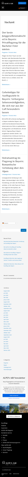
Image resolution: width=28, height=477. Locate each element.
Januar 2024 (6, 326)
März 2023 (6, 348)
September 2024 (8, 308)
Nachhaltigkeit (7, 447)
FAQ (4, 438)
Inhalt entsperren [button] (14, 395)
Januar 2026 (6, 299)
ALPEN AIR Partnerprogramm (11, 442)
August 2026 (7, 291)
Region (5, 365)
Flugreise (4, 52)
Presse (5, 440)
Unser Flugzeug (7, 450)
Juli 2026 (6, 293)
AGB (10, 473)
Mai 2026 (6, 297)
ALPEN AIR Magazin (7, 430)
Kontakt (5, 435)
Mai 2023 (6, 343)
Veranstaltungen (8, 369)
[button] (3, 7)
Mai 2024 (6, 317)
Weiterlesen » (6, 84)
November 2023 (7, 330)
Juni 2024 (6, 315)
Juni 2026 (6, 295)
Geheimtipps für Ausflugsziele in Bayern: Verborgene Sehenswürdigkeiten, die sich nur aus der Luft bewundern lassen (13, 102)
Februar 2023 (7, 350)
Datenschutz (16, 473)
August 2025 (7, 302)
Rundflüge (4, 423)
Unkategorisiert (6, 174)
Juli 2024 (6, 313)
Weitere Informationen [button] (14, 398)
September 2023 (8, 335)
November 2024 (7, 304)
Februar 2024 (7, 324)
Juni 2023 (6, 341)
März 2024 (6, 321)
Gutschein (4, 428)
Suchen (4, 228)
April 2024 (6, 319)
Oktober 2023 (7, 332)
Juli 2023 (6, 339)
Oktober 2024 (7, 306)
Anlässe (3, 425)
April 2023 (6, 346)
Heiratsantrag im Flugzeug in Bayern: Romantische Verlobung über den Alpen (13, 164)
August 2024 (7, 310)
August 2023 (7, 337)
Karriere (5, 452)
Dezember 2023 (7, 328)
